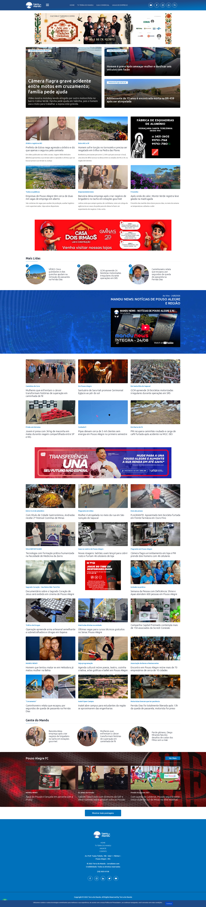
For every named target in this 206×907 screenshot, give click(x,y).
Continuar (169, 903)
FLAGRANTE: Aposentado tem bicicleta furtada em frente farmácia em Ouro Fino (155, 516)
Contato (103, 851)
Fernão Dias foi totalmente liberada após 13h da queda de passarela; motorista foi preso (154, 707)
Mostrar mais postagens (103, 813)
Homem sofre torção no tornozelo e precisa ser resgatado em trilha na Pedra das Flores (102, 149)
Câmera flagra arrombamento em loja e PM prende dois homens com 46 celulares (153, 554)
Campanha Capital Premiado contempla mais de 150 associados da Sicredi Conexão (154, 626)
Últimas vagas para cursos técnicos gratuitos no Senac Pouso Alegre (101, 631)
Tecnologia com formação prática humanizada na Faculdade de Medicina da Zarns (50, 554)
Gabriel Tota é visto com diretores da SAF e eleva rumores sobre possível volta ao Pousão (101, 798)
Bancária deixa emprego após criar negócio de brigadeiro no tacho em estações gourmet (102, 197)
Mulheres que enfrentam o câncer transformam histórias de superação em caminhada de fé (46, 393)
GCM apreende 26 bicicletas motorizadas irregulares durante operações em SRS (152, 392)
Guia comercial (102, 5)
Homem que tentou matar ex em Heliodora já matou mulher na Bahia (49, 669)
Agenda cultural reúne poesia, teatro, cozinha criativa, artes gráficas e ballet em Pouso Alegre (103, 669)
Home (72, 5)
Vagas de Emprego (120, 5)
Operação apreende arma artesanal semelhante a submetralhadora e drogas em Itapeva (50, 631)
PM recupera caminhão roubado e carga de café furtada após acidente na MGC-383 (153, 432)
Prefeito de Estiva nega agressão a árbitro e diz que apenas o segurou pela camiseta (50, 149)
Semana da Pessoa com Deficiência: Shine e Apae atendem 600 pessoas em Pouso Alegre (154, 592)
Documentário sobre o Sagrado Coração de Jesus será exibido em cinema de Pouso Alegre (50, 592)
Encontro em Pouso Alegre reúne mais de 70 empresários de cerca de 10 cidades (154, 669)
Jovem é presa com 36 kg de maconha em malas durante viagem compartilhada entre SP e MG (50, 434)
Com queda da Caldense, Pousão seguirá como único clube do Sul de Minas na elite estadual (155, 798)
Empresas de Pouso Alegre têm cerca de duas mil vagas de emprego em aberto (49, 197)
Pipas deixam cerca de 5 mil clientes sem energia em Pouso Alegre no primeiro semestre (102, 432)
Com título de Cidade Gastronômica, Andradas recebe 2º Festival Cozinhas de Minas (50, 516)
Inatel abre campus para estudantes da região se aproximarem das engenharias (102, 707)
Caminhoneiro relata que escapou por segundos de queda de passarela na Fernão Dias (48, 708)
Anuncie (103, 848)
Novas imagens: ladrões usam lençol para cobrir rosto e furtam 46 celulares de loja (103, 554)
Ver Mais (173, 758)
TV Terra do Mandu (103, 846)
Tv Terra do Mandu (85, 5)
